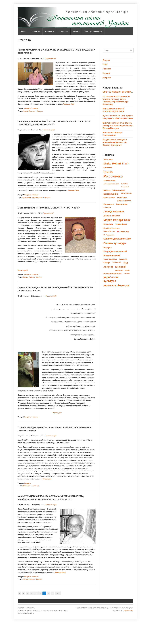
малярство (119, 270)
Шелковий (120, 267)
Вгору (58, 593)
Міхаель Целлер (109, 231)
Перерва (107, 247)
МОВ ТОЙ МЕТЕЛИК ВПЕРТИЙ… (118, 92)
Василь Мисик (119, 190)
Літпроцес (63, 31)
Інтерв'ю (27, 108)
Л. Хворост (107, 207)
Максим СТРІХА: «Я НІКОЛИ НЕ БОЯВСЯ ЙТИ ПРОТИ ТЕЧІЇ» (49, 208)
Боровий (125, 187)
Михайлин (26, 486)
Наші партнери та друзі (93, 31)
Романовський (111, 255)
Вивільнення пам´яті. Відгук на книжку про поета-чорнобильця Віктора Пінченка (117, 125)
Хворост (40, 111)
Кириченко (108, 204)
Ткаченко (35, 486)
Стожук (106, 263)
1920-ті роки (108, 159)
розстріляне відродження (112, 273)
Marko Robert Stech (116, 163)
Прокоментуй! (50, 58)
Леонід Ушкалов (113, 211)
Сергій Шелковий (110, 259)
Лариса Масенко (28, 111)
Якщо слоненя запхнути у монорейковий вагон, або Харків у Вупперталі (115, 142)
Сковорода (123, 259)
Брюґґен (106, 190)
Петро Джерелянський (115, 251)
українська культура (111, 279)
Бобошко (124, 184)
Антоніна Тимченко (111, 184)
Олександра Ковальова (117, 238)
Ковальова (122, 204)
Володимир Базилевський (32, 197)
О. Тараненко (108, 235)
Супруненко (117, 262)
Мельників (108, 224)
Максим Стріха (28, 277)
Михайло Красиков (111, 228)
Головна (23, 31)
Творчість (49, 31)
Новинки (35, 108)
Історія (76, 31)
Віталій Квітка (122, 197)
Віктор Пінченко (126, 193)
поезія (127, 270)
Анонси (106, 60)
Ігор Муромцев (28, 579)
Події (105, 64)
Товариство (35, 31)
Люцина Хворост (111, 216)
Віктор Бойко (110, 194)
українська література (116, 285)
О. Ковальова (123, 232)
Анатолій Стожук (109, 180)
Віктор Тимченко (109, 197)
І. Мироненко (107, 167)
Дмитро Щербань (124, 201)
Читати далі (68, 104)
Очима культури (114, 243)
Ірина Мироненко (113, 174)
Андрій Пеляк (128, 610)
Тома (125, 263)
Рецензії (106, 73)
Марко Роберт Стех (116, 220)
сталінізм (127, 273)
